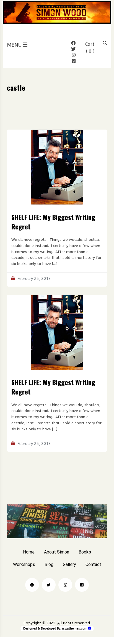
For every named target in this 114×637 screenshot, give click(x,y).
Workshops (24, 564)
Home (29, 552)
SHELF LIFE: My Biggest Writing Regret (53, 221)
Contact (93, 564)
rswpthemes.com (74, 628)
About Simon (56, 552)
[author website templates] (89, 628)
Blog (49, 564)
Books (85, 552)
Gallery (69, 564)
